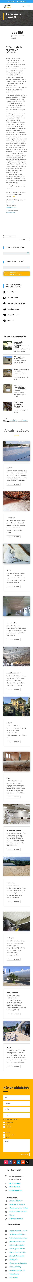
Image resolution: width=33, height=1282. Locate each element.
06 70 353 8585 (14, 1187)
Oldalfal (10, 321)
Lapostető (11, 292)
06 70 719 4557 (12, 1)
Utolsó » (25, 420)
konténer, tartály (19, 377)
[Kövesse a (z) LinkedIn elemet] (18, 1162)
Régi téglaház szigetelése (19, 358)
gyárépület (22, 373)
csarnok (16, 373)
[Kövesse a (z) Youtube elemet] (14, 1162)
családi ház (17, 360)
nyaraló (22, 36)
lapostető (26, 349)
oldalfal (13, 38)
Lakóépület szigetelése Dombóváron (19, 404)
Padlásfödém (12, 298)
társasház (22, 351)
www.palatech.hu (11, 207)
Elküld (24, 1154)
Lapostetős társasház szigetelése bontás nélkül (21, 344)
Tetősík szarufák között (16, 303)
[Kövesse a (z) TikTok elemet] (6, 1162)
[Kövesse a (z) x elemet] (27, 1162)
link (13, 202)
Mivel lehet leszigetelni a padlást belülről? (20, 387)
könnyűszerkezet (19, 375)
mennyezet (17, 394)
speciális (21, 362)
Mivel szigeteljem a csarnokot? (21, 370)
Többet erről (13, 484)
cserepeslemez (18, 410)
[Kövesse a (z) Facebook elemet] (10, 1162)
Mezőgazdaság (13, 309)
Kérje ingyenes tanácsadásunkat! (13, 273)
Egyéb (7, 1137)
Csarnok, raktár (13, 315)
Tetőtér (7, 1124)
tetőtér (16, 397)
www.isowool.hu (11, 213)
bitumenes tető (18, 349)
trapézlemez (17, 379)
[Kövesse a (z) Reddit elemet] (23, 1162)
